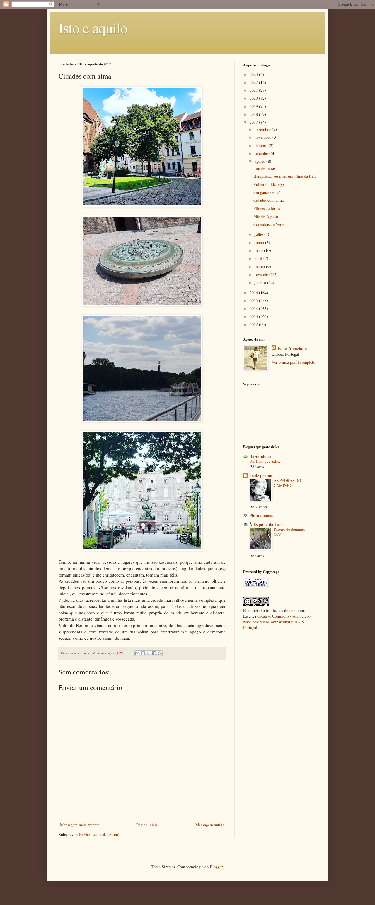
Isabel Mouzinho (292, 348)
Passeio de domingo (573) (289, 531)
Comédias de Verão (269, 224)
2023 (254, 74)
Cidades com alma (268, 200)
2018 (254, 114)
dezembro (263, 129)
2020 (254, 98)
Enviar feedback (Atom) (99, 834)
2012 (254, 324)
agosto (260, 161)
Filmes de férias (266, 208)
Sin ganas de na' (266, 192)
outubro (262, 145)
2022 (254, 82)
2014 (254, 308)
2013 (254, 316)
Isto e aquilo (93, 27)
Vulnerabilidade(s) (268, 184)
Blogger (216, 867)
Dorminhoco (260, 456)
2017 (254, 122)
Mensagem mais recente (79, 825)
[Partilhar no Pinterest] (160, 653)
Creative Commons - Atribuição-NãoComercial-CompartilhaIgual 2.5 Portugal (277, 621)
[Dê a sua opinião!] (143, 653)
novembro (263, 137)
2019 (254, 106)
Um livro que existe (265, 461)
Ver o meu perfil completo (293, 362)
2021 (254, 90)
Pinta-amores (261, 515)
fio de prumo (260, 475)
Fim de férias (264, 168)
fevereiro (263, 274)
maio (259, 250)
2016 (254, 292)
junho (260, 242)
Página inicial (147, 825)
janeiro (261, 282)
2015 (254, 300)
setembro (263, 153)
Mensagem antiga (209, 825)
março (260, 266)
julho (259, 234)
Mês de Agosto (265, 216)
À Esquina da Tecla (266, 524)
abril (259, 258)
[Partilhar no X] (148, 653)
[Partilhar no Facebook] (154, 653)
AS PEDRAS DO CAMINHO (287, 483)
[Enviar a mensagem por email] (137, 653)
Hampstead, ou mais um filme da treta (284, 176)
